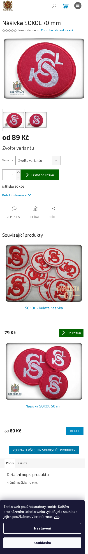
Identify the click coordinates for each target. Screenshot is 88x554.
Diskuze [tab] (22, 463)
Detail (75, 431)
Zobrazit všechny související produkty (44, 450)
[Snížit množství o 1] (18, 177)
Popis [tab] (10, 463)
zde (56, 516)
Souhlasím (42, 542)
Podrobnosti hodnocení (57, 30)
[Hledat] (54, 5)
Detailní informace (14, 195)
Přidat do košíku (42, 175)
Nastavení (42, 528)
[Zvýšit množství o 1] (18, 172)
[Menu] (77, 5)
